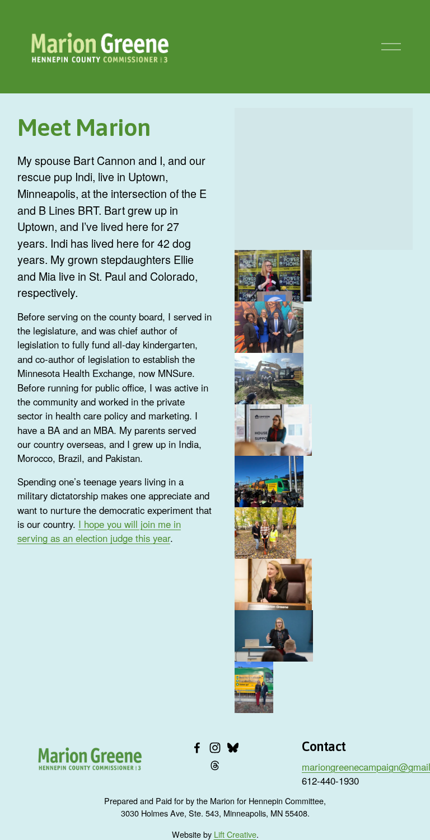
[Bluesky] (233, 747)
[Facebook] (197, 747)
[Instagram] (215, 747)
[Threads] (215, 765)
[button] (273, 275)
